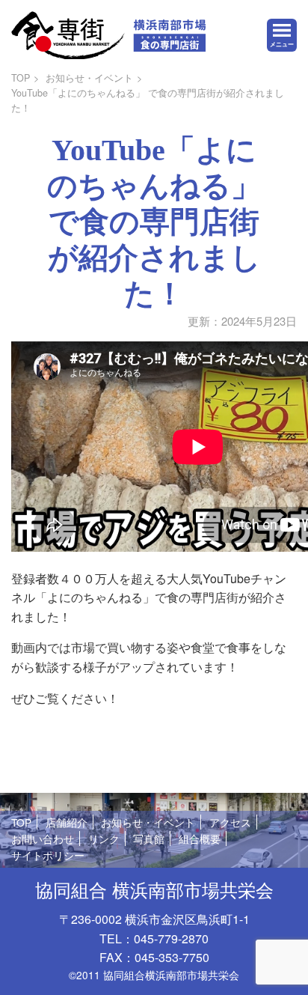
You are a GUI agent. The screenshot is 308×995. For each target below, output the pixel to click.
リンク (104, 838)
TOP (20, 78)
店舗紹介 (66, 822)
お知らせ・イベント (89, 78)
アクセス (230, 822)
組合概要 (200, 838)
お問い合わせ (42, 838)
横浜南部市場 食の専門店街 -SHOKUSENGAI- (108, 35)
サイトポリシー (47, 855)
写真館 (148, 838)
